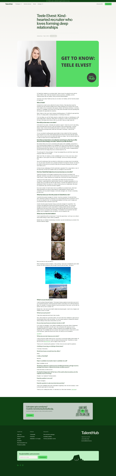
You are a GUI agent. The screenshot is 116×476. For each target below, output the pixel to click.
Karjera (18, 438)
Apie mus (19, 434)
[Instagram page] (22, 465)
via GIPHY (39, 333)
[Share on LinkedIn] (18, 465)
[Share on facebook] (20, 465)
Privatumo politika (21, 444)
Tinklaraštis (32, 434)
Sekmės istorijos (27, 4)
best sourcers (47, 341)
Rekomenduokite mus (22, 442)
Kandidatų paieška (47, 436)
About (34, 4)
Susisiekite (108, 4)
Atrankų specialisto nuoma (49, 438)
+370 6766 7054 (85, 438)
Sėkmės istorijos (21, 436)
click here (74, 389)
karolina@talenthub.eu (86, 440)
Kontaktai (19, 440)
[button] (18, 4)
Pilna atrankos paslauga (48, 434)
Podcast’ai (32, 436)
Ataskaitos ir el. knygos (35, 438)
